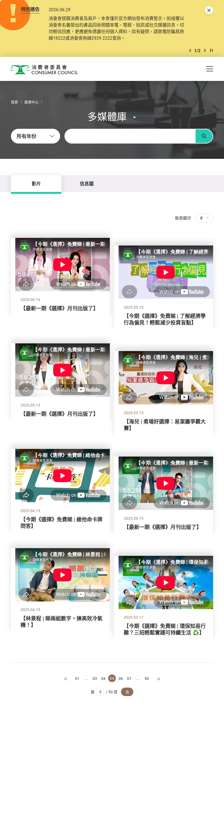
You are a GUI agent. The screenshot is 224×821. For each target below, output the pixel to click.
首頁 (14, 102)
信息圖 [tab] (87, 183)
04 (103, 678)
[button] (190, 50)
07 (129, 678)
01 (77, 678)
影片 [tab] (36, 183)
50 (147, 678)
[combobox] (35, 136)
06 (121, 678)
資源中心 (31, 102)
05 (112, 678)
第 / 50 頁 (104, 691)
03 (95, 678)
